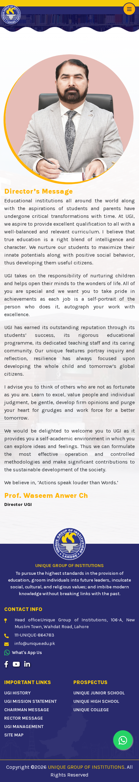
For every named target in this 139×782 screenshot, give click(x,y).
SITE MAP (14, 735)
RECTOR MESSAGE (23, 718)
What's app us (27, 652)
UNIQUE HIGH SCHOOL (96, 701)
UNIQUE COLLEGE (91, 709)
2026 (41, 767)
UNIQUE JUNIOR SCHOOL (98, 693)
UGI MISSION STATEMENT (30, 701)
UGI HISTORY (17, 693)
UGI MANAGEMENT (23, 726)
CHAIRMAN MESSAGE (26, 709)
